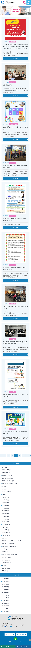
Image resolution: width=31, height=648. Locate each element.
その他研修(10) (5, 549)
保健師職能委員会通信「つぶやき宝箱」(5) (11, 541)
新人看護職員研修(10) (7, 478)
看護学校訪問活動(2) (7, 557)
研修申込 (8, 646)
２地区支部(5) (5, 502)
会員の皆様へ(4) (6, 494)
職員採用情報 (20, 634)
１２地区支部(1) (5, 530)
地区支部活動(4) (6, 497)
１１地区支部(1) (5, 527)
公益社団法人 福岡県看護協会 (8, 3)
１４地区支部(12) (6, 535)
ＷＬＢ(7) (4, 565)
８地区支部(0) (5, 519)
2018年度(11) (5, 589)
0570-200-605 (10, 626)
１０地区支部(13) (6, 524)
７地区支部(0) (5, 516)
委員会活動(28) (5, 538)
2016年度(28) (5, 584)
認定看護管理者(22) (7, 475)
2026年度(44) (5, 611)
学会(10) (4, 486)
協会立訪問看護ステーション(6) (9, 554)
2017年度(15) (5, 587)
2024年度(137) (5, 606)
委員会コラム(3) (6, 568)
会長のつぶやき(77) (6, 491)
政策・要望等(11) (6, 467)
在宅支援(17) (5, 489)
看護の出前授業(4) (6, 560)
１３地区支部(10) (6, 532)
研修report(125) (6, 472)
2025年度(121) (5, 608)
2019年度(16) (5, 592)
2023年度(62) (5, 603)
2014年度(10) (5, 578)
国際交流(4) (5, 571)
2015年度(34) (5, 581)
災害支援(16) (5, 552)
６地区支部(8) (5, 513)
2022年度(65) (5, 600)
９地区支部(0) (5, 521)
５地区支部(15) (5, 511)
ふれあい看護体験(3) (7, 562)
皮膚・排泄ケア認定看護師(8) (9, 546)
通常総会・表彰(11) (6, 470)
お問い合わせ (24, 646)
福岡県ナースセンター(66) (8, 481)
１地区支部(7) (5, 500)
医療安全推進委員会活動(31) (9, 543)
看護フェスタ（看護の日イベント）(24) (10, 483)
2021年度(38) (5, 597)
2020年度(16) (5, 595)
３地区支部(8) (5, 505)
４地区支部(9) (5, 508)
